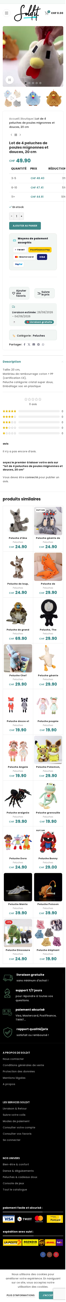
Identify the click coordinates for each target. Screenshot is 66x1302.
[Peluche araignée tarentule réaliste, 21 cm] (18, 796)
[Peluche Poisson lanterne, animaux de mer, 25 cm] (48, 887)
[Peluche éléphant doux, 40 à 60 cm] (48, 933)
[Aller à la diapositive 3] (33, 83)
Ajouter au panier (25, 225)
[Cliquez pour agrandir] (10, 80)
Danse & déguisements (18, 1171)
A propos (9, 1084)
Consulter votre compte (19, 1127)
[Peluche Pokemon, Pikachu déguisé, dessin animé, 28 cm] (48, 750)
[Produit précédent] (11, 135)
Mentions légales (14, 1078)
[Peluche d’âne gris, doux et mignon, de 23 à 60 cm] (18, 521)
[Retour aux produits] (16, 135)
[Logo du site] (27, 13)
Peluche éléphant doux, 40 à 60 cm (48, 952)
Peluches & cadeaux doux (20, 1177)
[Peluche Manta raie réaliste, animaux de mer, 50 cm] (18, 887)
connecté (31, 477)
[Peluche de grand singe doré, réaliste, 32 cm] (18, 613)
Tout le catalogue (15, 1189)
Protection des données (19, 1071)
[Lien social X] (29, 344)
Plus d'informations (21, 1295)
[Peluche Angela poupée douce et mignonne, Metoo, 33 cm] (18, 750)
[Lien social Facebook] (24, 344)
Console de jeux (13, 1183)
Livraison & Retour (15, 1108)
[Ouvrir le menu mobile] (6, 13)
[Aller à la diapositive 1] (26, 83)
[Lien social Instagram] (49, 1254)
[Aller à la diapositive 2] (29, 83)
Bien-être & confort (16, 1164)
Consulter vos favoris (17, 1134)
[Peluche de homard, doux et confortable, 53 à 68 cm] (48, 567)
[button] (6, 56)
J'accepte (49, 1295)
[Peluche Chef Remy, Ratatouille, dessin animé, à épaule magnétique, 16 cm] (18, 658)
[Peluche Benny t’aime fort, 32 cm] (48, 841)
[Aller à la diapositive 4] (37, 83)
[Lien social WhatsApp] (43, 344)
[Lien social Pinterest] (38, 344)
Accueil (14, 119)
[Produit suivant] (20, 135)
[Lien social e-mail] (33, 344)
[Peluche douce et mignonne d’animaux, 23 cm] (18, 704)
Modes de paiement (16, 1121)
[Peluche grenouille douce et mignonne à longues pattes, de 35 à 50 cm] (48, 796)
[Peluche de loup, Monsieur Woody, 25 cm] (18, 567)
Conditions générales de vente (23, 1065)
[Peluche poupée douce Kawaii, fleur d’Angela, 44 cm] (48, 704)
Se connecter (12, 1140)
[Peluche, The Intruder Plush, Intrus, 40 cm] (48, 613)
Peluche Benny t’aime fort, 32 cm (48, 860)
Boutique (27, 119)
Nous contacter (13, 1059)
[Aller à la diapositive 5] (40, 83)
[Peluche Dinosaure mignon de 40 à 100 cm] (18, 933)
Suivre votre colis (14, 1115)
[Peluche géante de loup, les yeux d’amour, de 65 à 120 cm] (48, 521)
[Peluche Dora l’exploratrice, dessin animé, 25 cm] (18, 841)
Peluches (39, 335)
